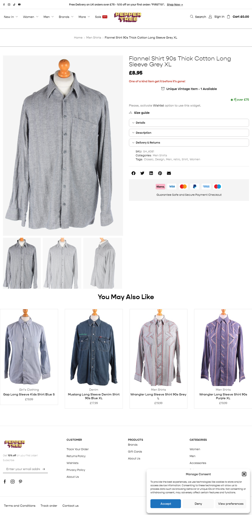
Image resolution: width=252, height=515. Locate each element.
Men (169, 159)
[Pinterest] (20, 481)
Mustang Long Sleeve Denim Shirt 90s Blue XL (94, 396)
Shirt (185, 159)
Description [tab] (143, 133)
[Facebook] (4, 4)
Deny (198, 504)
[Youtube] (19, 4)
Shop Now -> (175, 4)
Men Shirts (93, 37)
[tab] (189, 123)
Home (78, 37)
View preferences (231, 504)
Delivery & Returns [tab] (148, 142)
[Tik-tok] (14, 4)
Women (195, 159)
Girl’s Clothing (29, 390)
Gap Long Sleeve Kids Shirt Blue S (29, 394)
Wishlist (158, 105)
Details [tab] (140, 122)
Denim (93, 390)
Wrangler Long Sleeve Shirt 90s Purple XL (223, 396)
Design (159, 159)
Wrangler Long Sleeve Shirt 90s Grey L (158, 396)
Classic (149, 159)
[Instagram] (9, 4)
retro (176, 159)
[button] (244, 474)
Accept (165, 504)
